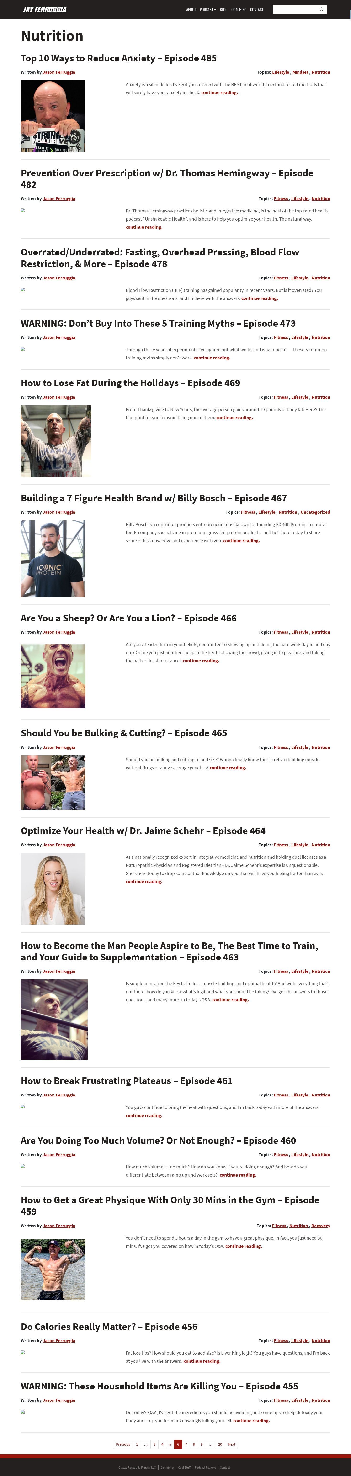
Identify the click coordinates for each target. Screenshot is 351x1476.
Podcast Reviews (205, 1467)
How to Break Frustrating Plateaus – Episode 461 (127, 1080)
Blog (224, 9)
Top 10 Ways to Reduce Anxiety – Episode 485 (119, 58)
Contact (256, 9)
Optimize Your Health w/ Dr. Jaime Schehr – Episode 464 (143, 830)
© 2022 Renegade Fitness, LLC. (137, 1467)
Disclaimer (167, 1467)
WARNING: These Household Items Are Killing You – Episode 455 (159, 1386)
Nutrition (321, 72)
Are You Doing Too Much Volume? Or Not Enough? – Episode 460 (158, 1140)
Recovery (320, 1225)
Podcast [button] (206, 9)
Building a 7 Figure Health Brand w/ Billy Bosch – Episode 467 (154, 498)
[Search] (322, 9)
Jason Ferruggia (59, 72)
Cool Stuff (184, 1467)
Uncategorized (315, 512)
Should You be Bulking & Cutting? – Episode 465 (124, 733)
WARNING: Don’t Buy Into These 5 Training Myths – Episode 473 (158, 323)
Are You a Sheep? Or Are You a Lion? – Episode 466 (129, 618)
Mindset (300, 72)
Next (231, 1444)
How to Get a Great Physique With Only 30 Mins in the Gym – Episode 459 (170, 1205)
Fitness (281, 198)
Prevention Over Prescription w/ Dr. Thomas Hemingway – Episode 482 (167, 178)
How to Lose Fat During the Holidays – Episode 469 (130, 382)
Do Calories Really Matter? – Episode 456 (109, 1326)
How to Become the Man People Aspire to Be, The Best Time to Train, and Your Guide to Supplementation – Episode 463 (169, 951)
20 (220, 1444)
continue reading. (219, 92)
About (191, 9)
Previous (123, 1444)
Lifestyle (281, 72)
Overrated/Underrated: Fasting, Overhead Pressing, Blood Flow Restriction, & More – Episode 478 (160, 258)
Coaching (238, 9)
